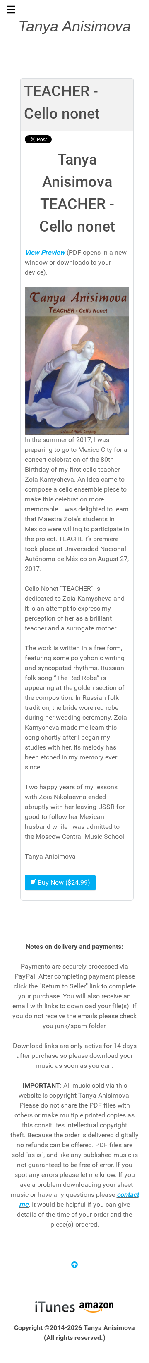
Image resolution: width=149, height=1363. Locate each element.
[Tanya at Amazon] (96, 1306)
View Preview (45, 252)
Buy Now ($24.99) (63, 882)
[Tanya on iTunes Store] (55, 1306)
